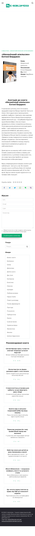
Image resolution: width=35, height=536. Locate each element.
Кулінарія (10, 289)
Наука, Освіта (11, 296)
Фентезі (9, 332)
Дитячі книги (11, 272)
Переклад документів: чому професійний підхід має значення (17, 431)
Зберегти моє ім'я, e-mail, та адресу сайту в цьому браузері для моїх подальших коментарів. (17, 231)
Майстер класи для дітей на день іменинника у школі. (17, 451)
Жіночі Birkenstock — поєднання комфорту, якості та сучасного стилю (17, 470)
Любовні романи (12, 293)
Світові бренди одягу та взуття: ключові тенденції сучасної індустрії (17, 350)
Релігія (9, 318)
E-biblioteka (5, 50)
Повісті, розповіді (12, 300)
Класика (9, 286)
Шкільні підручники (13, 336)
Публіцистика (11, 314)
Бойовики (10, 261)
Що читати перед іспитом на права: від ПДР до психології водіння (17, 491)
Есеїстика (10, 282)
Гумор (9, 264)
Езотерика (10, 279)
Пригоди (10, 307)
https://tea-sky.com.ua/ (14, 519)
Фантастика (11, 329)
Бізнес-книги (11, 257)
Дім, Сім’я (10, 275)
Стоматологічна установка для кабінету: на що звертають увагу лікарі (17, 390)
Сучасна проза (12, 321)
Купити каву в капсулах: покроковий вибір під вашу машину (18, 410)
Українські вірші (12, 325)
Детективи (10, 268)
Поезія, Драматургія (13, 304)
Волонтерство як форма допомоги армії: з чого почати (17, 370)
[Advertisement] (17, 32)
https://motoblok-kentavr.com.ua (12, 521)
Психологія (10, 311)
